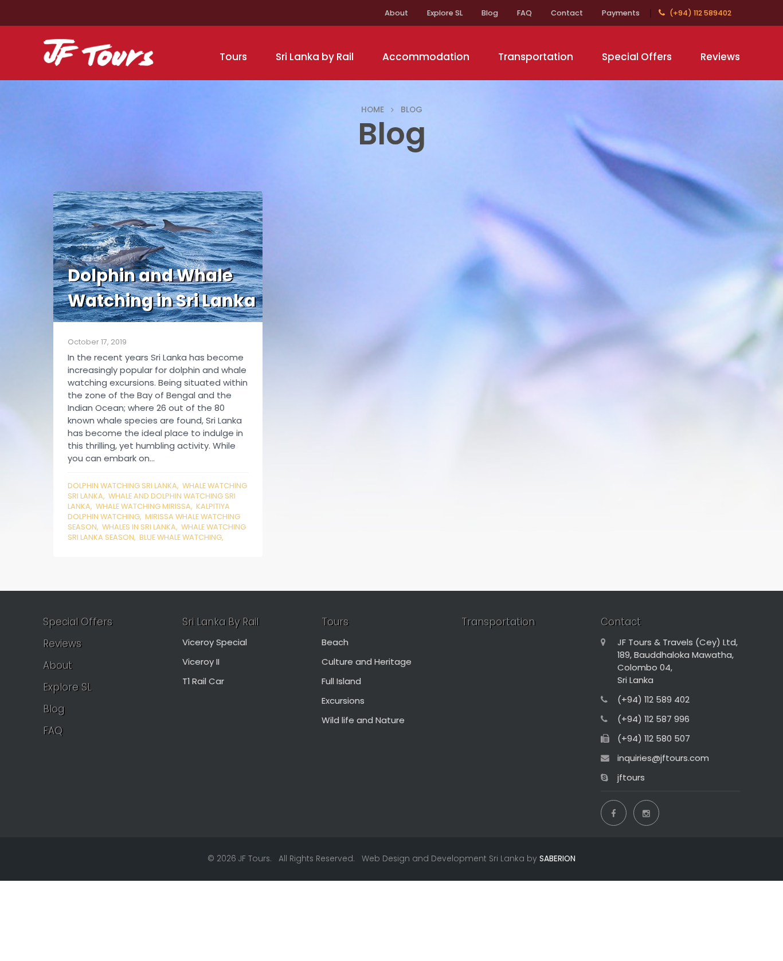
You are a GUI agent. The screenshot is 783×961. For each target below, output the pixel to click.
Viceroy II (201, 662)
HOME (372, 109)
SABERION (557, 858)
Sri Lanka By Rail (220, 622)
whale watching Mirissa (143, 506)
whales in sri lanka (139, 527)
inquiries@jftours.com (663, 758)
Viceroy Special (214, 642)
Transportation (535, 57)
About (396, 13)
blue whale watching (180, 537)
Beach (335, 642)
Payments (621, 13)
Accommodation (425, 57)
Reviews (720, 57)
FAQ (524, 13)
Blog (489, 13)
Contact (567, 13)
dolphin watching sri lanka (122, 486)
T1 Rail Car (203, 681)
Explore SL (445, 13)
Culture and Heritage (367, 662)
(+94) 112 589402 (699, 13)
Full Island (341, 681)
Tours (233, 57)
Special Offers (637, 57)
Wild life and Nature (363, 720)
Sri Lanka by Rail (315, 57)
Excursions (343, 701)
